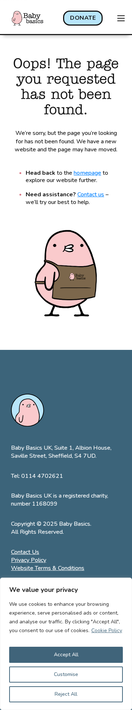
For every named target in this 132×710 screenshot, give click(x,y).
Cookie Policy (106, 630)
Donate (83, 18)
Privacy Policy (28, 560)
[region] (66, 644)
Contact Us (25, 552)
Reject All (66, 694)
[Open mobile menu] (121, 18)
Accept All (66, 654)
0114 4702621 (42, 476)
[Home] (27, 18)
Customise (66, 674)
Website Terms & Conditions (47, 568)
